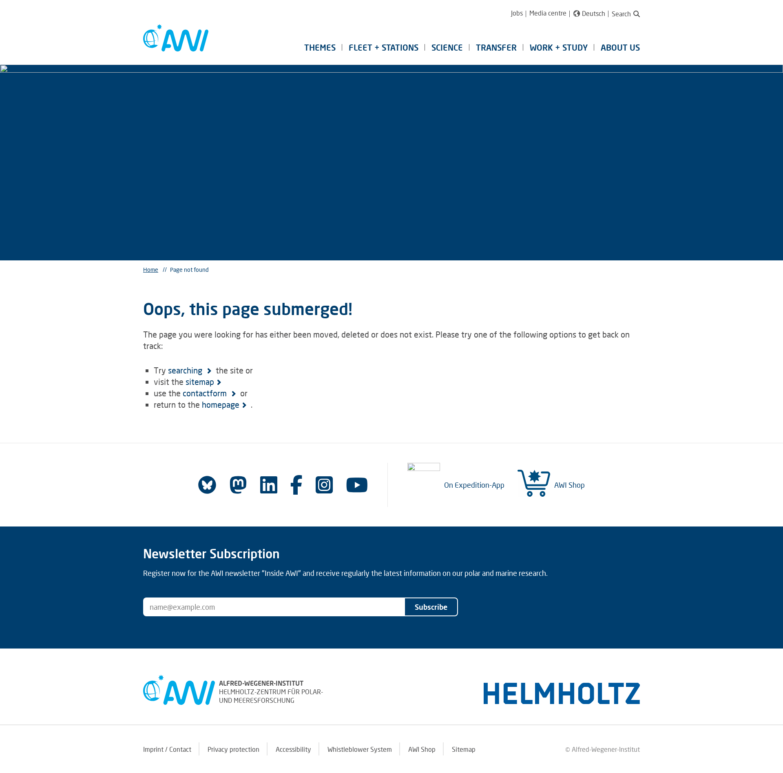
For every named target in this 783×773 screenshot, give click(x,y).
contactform (206, 393)
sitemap (200, 381)
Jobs (517, 13)
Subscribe (431, 606)
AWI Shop (569, 484)
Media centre (547, 13)
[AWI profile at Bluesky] (207, 485)
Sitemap (464, 749)
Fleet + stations (383, 47)
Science (447, 47)
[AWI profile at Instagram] (324, 484)
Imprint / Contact (167, 749)
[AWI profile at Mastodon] (238, 485)
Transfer (496, 47)
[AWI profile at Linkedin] (268, 484)
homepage (220, 404)
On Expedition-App (474, 484)
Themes (320, 47)
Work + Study (559, 47)
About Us (620, 47)
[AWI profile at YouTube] (357, 484)
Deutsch (593, 13)
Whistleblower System (359, 749)
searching (186, 370)
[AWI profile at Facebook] (296, 484)
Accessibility (293, 749)
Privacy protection (233, 749)
